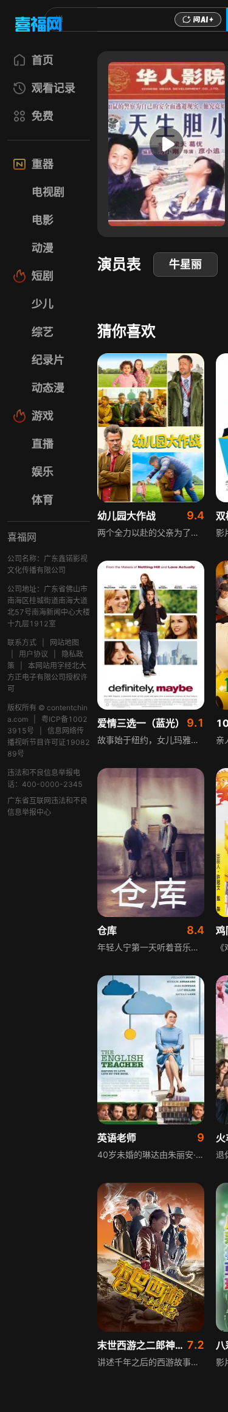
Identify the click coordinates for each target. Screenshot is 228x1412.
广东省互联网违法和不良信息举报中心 (47, 806)
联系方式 (21, 642)
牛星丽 (185, 264)
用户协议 (33, 654)
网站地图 (64, 642)
